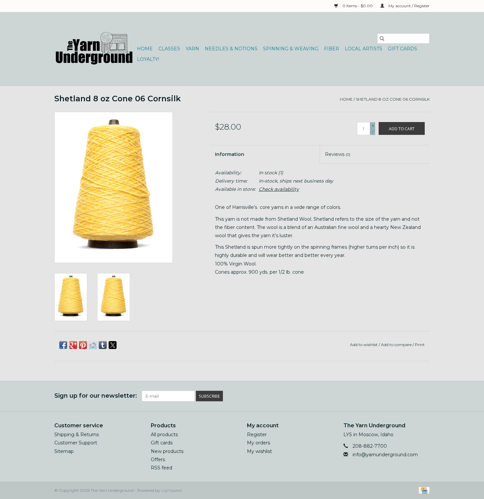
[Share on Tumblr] (103, 345)
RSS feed (161, 468)
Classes (169, 49)
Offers (158, 459)
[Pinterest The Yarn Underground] (412, 396)
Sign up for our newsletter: (95, 395)
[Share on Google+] (73, 345)
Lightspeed (171, 490)
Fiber (331, 49)
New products (167, 451)
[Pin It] (83, 345)
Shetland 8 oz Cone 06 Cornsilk (393, 99)
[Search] (382, 38)
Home (145, 49)
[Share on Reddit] (93, 345)
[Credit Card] (423, 489)
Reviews (337, 154)
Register (257, 434)
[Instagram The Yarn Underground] (424, 396)
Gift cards (402, 49)
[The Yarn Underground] (94, 49)
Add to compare (397, 344)
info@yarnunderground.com (385, 455)
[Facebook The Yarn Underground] (400, 396)
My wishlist (259, 451)
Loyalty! (148, 59)
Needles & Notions (231, 49)
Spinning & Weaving (290, 49)
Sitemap (64, 451)
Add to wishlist (364, 344)
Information (229, 154)
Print (420, 344)
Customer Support (75, 443)
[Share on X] (113, 345)
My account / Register (409, 5)
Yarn (192, 49)
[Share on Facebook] (63, 345)
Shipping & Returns (76, 434)
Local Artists (363, 49)
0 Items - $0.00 (357, 5)
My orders (258, 443)
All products (164, 434)
